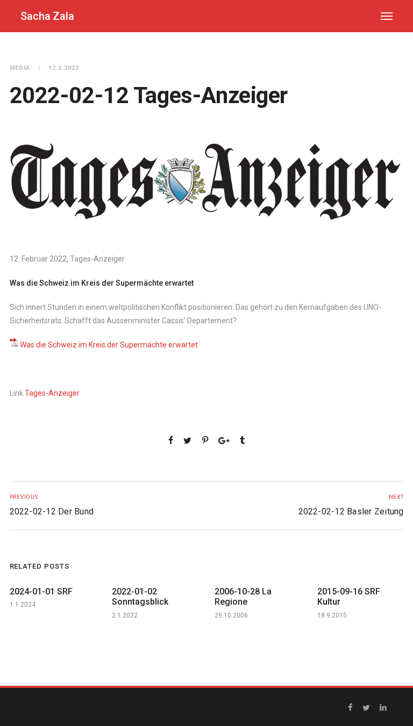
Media (20, 67)
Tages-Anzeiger (52, 393)
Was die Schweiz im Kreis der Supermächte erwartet (109, 344)
